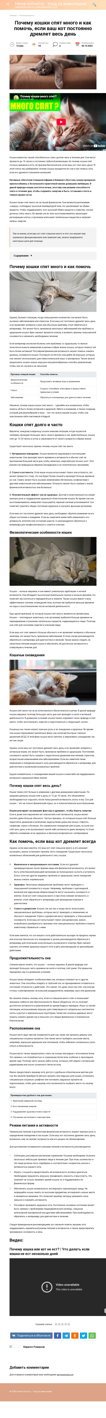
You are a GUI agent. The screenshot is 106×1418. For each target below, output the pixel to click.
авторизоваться (65, 1374)
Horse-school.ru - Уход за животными (50, 3)
